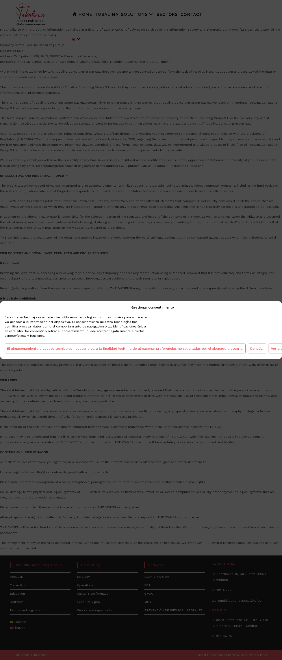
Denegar (257, 348)
